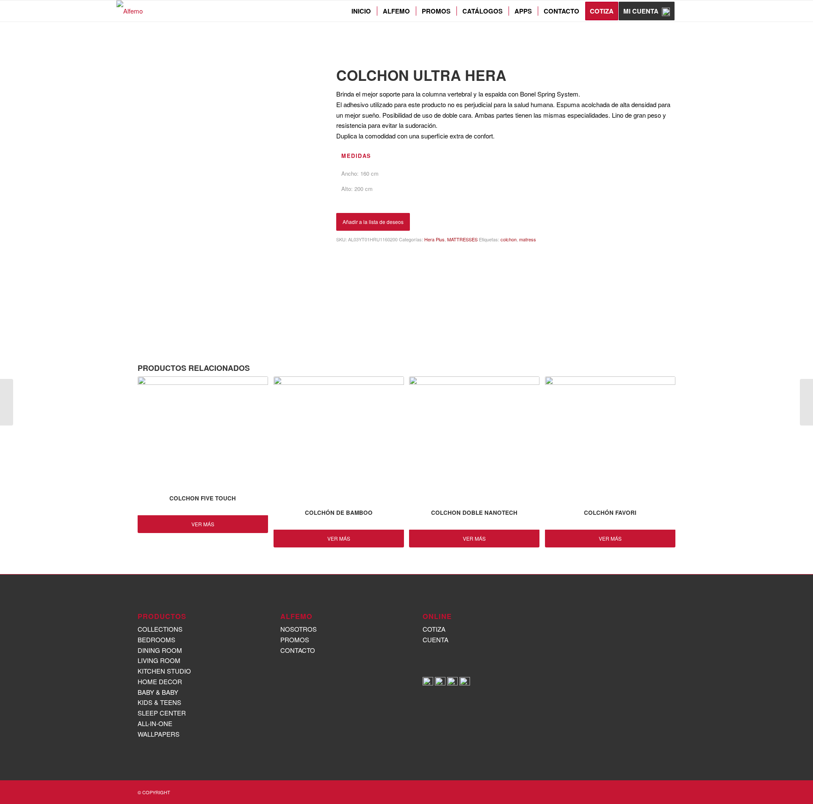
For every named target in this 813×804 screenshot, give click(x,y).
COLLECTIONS (160, 628)
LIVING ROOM (159, 660)
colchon (509, 239)
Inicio (489, 33)
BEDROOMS (156, 639)
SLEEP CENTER (534, 33)
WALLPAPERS (159, 733)
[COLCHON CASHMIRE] (806, 402)
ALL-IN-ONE (155, 723)
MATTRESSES (573, 33)
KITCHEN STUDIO (164, 670)
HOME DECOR (160, 681)
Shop (146, 33)
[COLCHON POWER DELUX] (6, 402)
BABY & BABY (158, 692)
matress (527, 239)
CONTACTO (297, 650)
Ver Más (202, 524)
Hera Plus (604, 33)
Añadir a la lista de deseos (373, 221)
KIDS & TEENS (159, 702)
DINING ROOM (160, 650)
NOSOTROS (298, 628)
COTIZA (434, 628)
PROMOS (294, 639)
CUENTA (435, 639)
